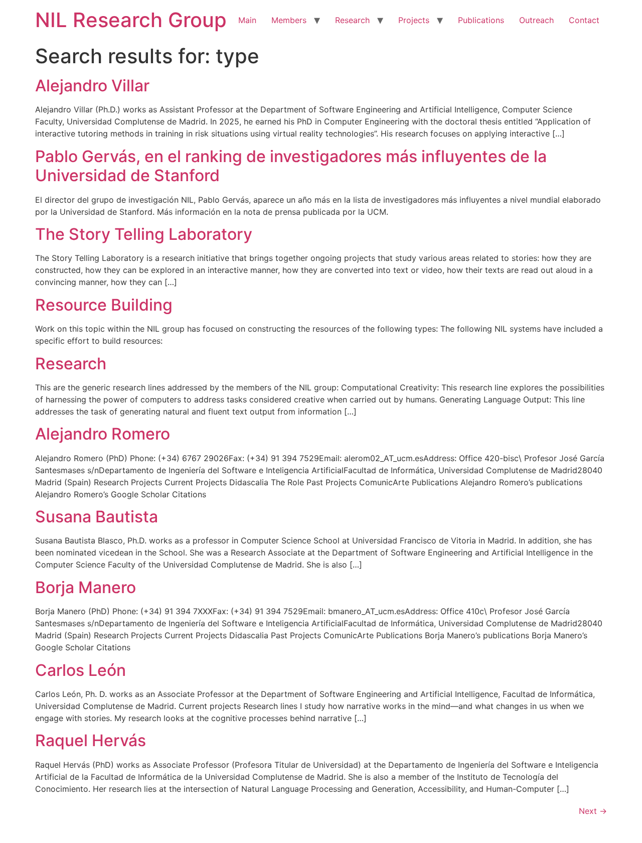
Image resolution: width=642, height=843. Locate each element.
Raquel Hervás (90, 740)
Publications (481, 20)
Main (247, 20)
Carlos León (80, 670)
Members (288, 20)
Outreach (536, 20)
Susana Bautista (96, 516)
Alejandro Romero (102, 434)
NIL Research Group (131, 20)
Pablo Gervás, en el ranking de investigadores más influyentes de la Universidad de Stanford (291, 166)
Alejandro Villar (92, 85)
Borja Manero (85, 587)
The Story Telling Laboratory (143, 234)
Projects (413, 20)
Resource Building (104, 305)
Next (593, 811)
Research (352, 20)
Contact (584, 20)
